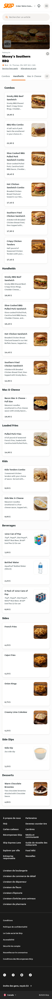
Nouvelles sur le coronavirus (15, 952)
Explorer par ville (11, 850)
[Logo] (9, 5)
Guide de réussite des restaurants (36, 843)
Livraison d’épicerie (12, 892)
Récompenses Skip (12, 834)
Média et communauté (32, 836)
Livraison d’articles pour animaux (19, 898)
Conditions (8, 920)
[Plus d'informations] (47, 54)
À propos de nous (12, 818)
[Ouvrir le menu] (46, 6)
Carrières (30, 829)
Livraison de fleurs (12, 887)
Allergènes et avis (28, 68)
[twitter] (5, 977)
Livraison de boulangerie (15, 870)
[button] (6, 76)
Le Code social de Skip (12, 933)
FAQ (5, 823)
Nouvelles (30, 856)
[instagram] (22, 977)
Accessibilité (8, 939)
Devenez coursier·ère (36, 823)
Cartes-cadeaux (11, 829)
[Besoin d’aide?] (38, 6)
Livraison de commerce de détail (19, 876)
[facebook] (14, 977)
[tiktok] (31, 977)
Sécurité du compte (11, 946)
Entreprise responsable (9, 857)
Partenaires (31, 818)
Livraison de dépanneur (14, 881)
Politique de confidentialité (15, 927)
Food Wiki (30, 850)
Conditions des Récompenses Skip (18, 959)
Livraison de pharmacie (14, 904)
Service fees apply (10, 68)
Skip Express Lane (12, 842)
